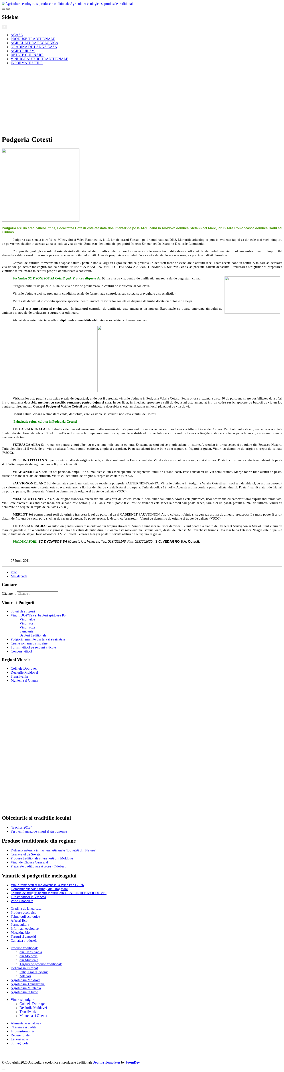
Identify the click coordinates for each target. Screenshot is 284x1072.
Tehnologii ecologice (25, 916)
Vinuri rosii (27, 623)
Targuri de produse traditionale (41, 964)
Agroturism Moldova (25, 980)
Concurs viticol (21, 651)
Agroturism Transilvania (28, 984)
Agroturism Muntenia (26, 988)
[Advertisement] (135, 99)
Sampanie (26, 631)
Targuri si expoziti (23, 936)
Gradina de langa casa (26, 908)
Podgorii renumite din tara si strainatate (38, 639)
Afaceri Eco (19, 920)
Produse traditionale (24, 948)
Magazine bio (20, 932)
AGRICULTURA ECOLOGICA (34, 43)
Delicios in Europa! (24, 968)
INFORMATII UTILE (27, 63)
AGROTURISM (23, 51)
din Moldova (28, 956)
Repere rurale (20, 1035)
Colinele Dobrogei (24, 668)
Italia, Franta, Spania (34, 972)
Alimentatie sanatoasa (26, 1023)
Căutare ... (9, 593)
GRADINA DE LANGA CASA (34, 47)
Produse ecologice (23, 912)
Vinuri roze (27, 627)
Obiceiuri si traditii (24, 1027)
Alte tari (25, 976)
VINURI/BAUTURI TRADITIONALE (39, 59)
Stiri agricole (19, 1043)
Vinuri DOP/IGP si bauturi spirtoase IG (38, 615)
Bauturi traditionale (33, 635)
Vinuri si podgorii (23, 1000)
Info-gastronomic (23, 1031)
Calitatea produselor (25, 940)
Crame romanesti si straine (29, 643)
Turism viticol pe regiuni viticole (33, 647)
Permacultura (20, 924)
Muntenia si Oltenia (24, 680)
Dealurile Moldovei (24, 672)
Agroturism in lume (24, 992)
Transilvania (19, 676)
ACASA (17, 35)
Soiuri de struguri (23, 611)
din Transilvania (31, 952)
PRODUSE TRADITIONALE (33, 39)
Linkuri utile (19, 1039)
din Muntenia (29, 960)
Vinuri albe (27, 619)
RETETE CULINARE (27, 55)
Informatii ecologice (25, 928)
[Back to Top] (3, 1069)
